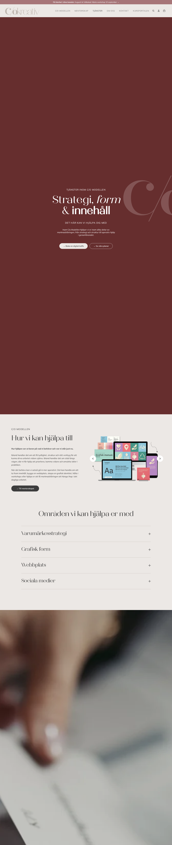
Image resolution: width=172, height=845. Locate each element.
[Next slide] (160, 458)
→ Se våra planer (101, 246)
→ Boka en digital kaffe (73, 246)
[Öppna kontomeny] (158, 11)
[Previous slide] (93, 458)
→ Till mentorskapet (25, 488)
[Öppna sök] (153, 11)
